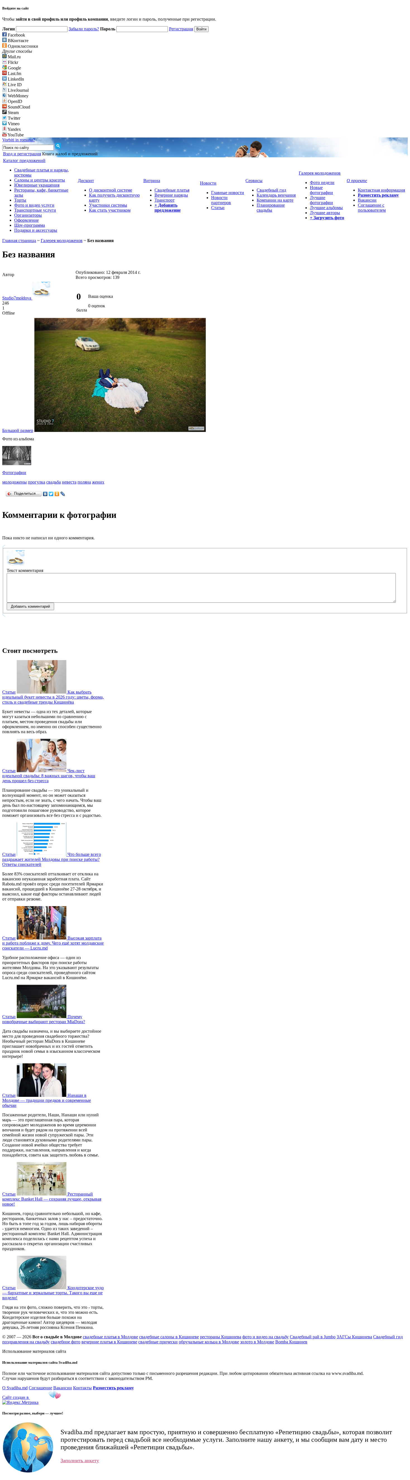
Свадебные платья (172, 190)
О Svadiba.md (15, 1387)
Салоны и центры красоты (39, 180)
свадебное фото (65, 1341)
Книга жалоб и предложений (70, 153)
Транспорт (165, 200)
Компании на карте (275, 200)
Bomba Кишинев (291, 1341)
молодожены (14, 482)
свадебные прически (158, 1341)
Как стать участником (110, 210)
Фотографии (14, 472)
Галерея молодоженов (62, 240)
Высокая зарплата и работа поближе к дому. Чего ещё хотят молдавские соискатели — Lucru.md (53, 943)
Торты (20, 200)
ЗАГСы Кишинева (354, 1336)
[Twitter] (51, 494)
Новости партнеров (221, 200)
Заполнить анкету (80, 1460)
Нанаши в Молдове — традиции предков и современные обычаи (46, 1100)
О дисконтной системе (110, 190)
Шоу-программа (29, 225)
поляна (84, 482)
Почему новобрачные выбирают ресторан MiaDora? (43, 1019)
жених (98, 482)
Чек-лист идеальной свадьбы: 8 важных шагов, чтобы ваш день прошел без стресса (48, 775)
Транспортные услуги (35, 210)
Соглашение (40, 1387)
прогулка (36, 482)
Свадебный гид (271, 190)
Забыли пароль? (84, 28)
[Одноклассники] (57, 494)
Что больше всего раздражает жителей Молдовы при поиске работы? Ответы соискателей (51, 859)
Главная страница (19, 240)
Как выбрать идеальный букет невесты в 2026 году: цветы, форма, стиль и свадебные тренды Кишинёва (53, 697)
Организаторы (28, 215)
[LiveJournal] (63, 494)
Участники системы (108, 205)
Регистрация (181, 28)
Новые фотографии (321, 190)
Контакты (82, 1387)
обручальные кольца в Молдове (209, 1341)
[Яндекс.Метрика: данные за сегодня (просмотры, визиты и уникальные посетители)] (20, 1402)
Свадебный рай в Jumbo (313, 1336)
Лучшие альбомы (326, 207)
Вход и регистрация (22, 153)
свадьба (53, 482)
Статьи (218, 207)
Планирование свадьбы (271, 208)
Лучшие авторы (325, 212)
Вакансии (367, 200)
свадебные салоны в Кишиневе (169, 1336)
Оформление (26, 220)
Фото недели (322, 182)
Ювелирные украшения (36, 185)
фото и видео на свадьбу (265, 1336)
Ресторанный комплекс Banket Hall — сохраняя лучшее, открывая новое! (51, 1199)
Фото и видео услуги (34, 205)
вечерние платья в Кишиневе (109, 1341)
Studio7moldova (17, 298)
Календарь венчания (276, 195)
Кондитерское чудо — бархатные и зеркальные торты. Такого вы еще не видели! (53, 1292)
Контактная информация (381, 190)
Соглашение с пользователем (372, 208)
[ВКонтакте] (45, 494)
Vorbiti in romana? (18, 139)
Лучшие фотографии (321, 200)
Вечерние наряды (171, 195)
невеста (69, 482)
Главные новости (227, 192)
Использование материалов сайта (34, 1351)
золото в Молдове (257, 1341)
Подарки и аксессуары (35, 230)
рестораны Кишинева (220, 1336)
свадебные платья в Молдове (110, 1336)
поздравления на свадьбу (26, 1341)
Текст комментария (25, 570)
